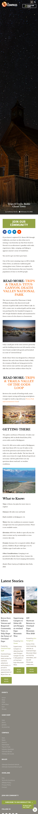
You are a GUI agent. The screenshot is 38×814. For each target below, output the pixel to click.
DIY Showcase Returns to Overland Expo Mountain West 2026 (30, 626)
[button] (31, 2)
